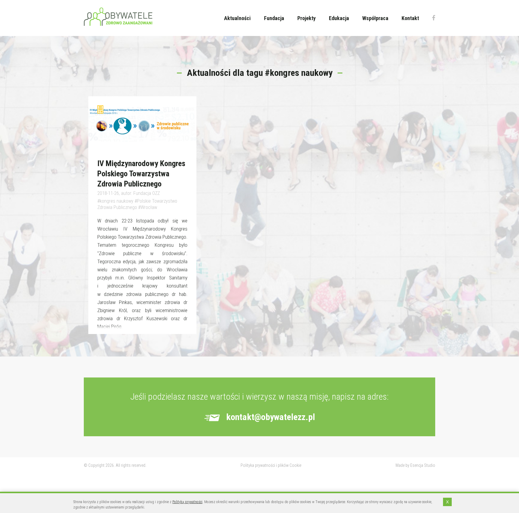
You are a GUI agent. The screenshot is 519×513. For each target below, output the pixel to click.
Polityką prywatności (187, 502)
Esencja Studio (422, 465)
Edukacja (339, 18)
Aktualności (237, 18)
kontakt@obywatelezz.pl (270, 417)
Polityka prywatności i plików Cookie (271, 465)
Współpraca (375, 18)
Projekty (306, 18)
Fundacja (274, 18)
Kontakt (410, 18)
